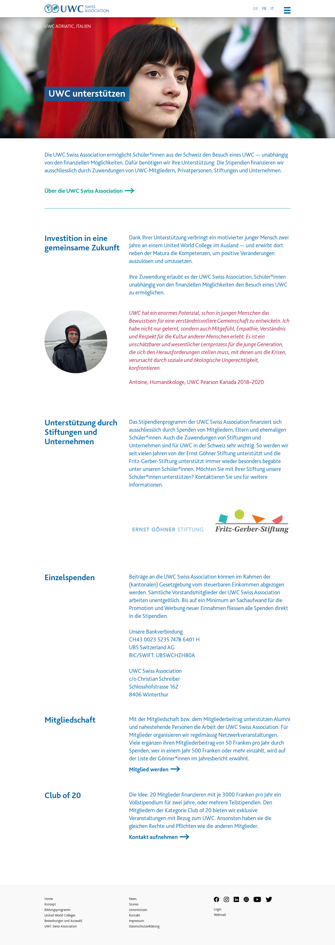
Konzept (50, 904)
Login (217, 909)
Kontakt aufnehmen (154, 837)
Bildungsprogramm (57, 910)
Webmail (220, 915)
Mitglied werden (149, 769)
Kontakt (134, 915)
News (133, 899)
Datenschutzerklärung (144, 926)
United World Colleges (59, 915)
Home (48, 899)
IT (272, 8)
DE (255, 8)
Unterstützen (138, 910)
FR (264, 8)
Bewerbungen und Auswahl (63, 921)
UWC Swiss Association (60, 926)
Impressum (136, 921)
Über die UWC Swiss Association (84, 191)
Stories (133, 904)
